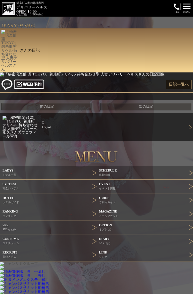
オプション (106, 227)
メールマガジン (108, 213)
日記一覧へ (179, 84)
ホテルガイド (11, 200)
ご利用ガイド (107, 200)
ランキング (37, 213)
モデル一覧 (37, 172)
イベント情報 (134, 186)
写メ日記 (104, 241)
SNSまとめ (9, 227)
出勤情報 (108, 172)
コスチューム (11, 241)
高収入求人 (10, 254)
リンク (103, 254)
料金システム (11, 186)
